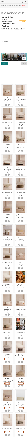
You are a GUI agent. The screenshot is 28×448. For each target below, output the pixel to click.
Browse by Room (16, 5)
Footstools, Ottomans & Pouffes (19, 12)
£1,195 (20, 312)
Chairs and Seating (8, 12)
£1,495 (7, 172)
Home (2, 12)
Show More (5, 41)
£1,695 (20, 102)
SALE (23, 5)
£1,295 (7, 125)
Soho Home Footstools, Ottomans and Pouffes (10, 13)
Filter (4, 63)
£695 (7, 102)
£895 (7, 289)
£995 (7, 149)
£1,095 (20, 149)
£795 (21, 289)
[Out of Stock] (7, 384)
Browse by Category (6, 5)
